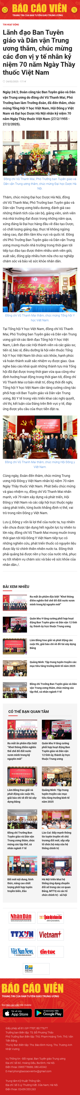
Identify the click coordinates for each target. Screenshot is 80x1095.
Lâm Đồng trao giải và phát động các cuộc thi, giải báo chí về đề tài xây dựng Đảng (53, 644)
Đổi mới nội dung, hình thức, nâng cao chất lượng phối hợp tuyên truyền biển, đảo (20, 885)
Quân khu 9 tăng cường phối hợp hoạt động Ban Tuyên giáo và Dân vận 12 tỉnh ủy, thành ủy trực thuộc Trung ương (53, 622)
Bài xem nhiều (16, 586)
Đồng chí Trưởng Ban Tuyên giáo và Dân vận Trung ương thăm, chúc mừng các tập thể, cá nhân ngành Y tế (53, 687)
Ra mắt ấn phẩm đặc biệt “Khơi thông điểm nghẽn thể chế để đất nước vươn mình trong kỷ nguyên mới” (52, 600)
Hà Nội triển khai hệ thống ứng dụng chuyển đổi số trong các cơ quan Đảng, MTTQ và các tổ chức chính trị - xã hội (56, 887)
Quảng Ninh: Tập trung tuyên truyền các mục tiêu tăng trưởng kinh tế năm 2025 (53, 664)
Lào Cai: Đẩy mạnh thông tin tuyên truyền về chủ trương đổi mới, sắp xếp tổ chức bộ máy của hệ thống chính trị (56, 840)
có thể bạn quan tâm (28, 711)
